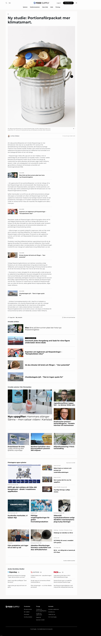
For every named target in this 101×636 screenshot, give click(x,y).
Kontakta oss (51, 612)
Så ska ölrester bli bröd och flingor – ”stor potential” (32, 256)
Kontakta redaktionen (53, 609)
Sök (10, 3)
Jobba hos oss (51, 614)
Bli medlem (27, 612)
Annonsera (26, 614)
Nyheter (25, 7)
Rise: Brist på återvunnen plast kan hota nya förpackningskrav (32, 176)
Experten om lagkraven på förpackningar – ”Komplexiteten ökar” (32, 212)
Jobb (51, 7)
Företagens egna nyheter (17, 462)
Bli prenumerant (28, 609)
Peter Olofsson (15, 136)
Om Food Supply (52, 617)
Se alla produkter (28, 617)
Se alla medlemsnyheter (69, 560)
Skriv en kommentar (69, 317)
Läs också (21, 172)
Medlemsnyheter (35, 7)
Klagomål (38, 617)
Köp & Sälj (45, 7)
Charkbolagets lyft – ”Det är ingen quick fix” (31, 294)
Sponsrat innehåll (40, 619)
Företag (58, 7)
